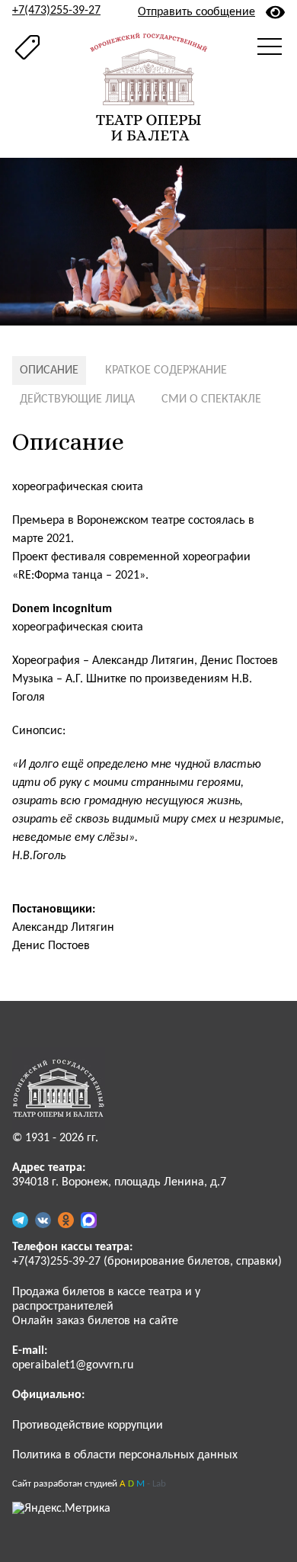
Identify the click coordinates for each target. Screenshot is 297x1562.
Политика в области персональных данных (125, 1455)
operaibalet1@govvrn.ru (72, 1365)
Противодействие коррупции (87, 1425)
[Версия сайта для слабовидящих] (275, 12)
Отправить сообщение (196, 12)
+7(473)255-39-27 (56, 11)
